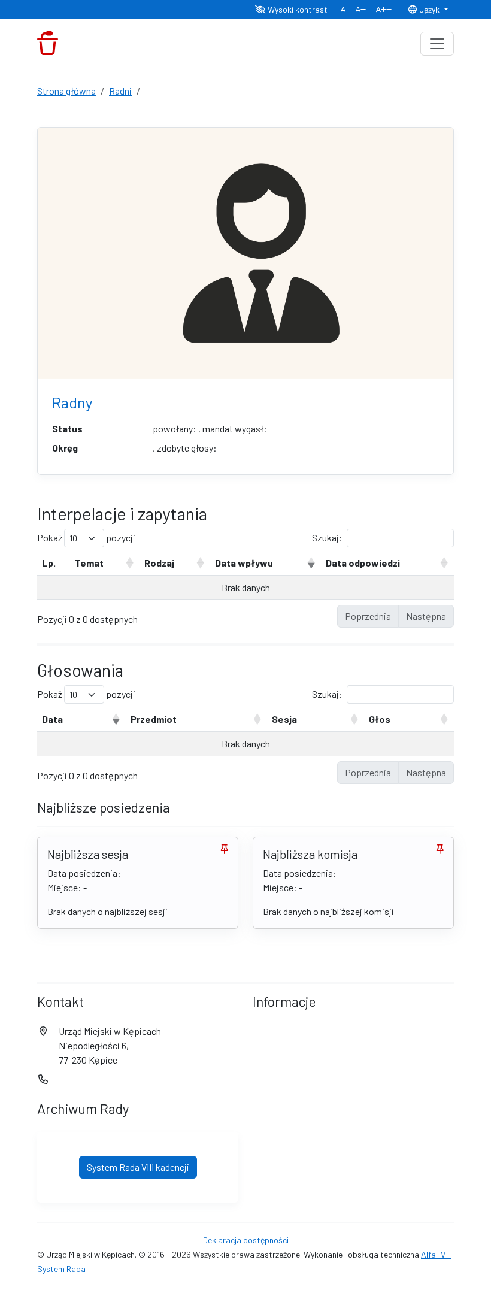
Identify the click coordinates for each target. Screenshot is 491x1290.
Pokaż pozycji (86, 537)
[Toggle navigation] (437, 44)
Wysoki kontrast (297, 9)
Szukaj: (327, 537)
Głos (379, 719)
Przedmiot (154, 719)
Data (52, 719)
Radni (120, 90)
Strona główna (66, 90)
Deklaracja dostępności (246, 1240)
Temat (89, 562)
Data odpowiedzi (363, 562)
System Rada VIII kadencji (138, 1167)
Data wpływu (244, 562)
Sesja (284, 719)
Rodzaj (159, 562)
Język (429, 9)
